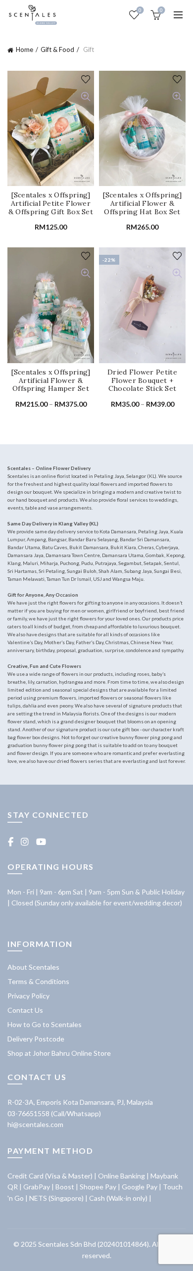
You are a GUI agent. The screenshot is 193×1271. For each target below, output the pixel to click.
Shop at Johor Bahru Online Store (59, 1053)
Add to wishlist (85, 79)
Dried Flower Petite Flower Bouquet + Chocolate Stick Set (142, 380)
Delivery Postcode (35, 1039)
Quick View (85, 96)
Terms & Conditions (38, 981)
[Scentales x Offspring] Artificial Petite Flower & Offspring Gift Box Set (50, 203)
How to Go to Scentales (44, 1024)
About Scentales (33, 967)
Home (24, 49)
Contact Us (25, 1010)
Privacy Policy (28, 995)
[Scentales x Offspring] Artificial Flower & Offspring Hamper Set (51, 380)
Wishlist (140, 10)
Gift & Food (57, 49)
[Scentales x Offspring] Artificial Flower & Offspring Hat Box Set (142, 203)
